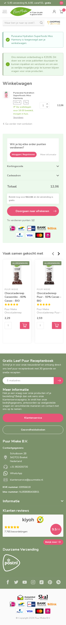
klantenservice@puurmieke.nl (26, 479)
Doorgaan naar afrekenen (32, 211)
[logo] (28, 11)
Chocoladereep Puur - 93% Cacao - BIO (49, 297)
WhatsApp (16, 473)
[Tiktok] (41, 582)
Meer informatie (48, 154)
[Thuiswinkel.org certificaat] (26, 597)
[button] (54, 11)
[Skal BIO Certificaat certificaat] (43, 597)
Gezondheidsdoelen (33, 429)
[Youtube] (25, 582)
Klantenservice (33, 417)
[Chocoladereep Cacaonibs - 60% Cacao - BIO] (17, 273)
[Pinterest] (50, 582)
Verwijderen (18, 117)
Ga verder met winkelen (18, 124)
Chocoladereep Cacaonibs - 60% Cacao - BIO (15, 297)
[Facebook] (8, 582)
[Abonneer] (58, 380)
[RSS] (58, 582)
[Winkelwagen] (61, 11)
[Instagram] (33, 582)
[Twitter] (16, 582)
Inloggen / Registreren (23, 154)
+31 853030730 (19, 466)
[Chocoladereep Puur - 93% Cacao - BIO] (49, 273)
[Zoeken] (41, 23)
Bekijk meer (51, 542)
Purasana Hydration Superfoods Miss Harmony (23, 95)
